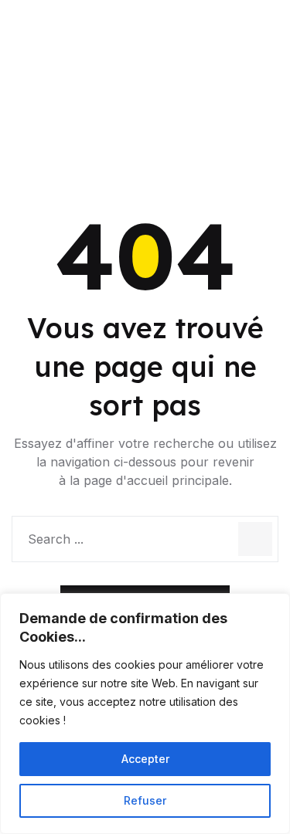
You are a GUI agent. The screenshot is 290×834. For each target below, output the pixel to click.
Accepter (145, 758)
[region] (145, 713)
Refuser (145, 800)
